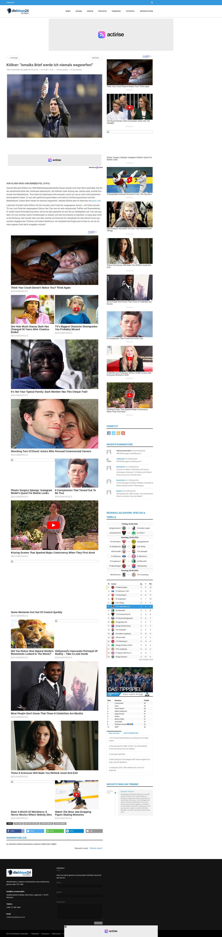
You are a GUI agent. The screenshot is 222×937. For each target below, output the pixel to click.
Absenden (98, 923)
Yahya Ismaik (60, 823)
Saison (79, 11)
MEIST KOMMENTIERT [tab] (131, 733)
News (68, 11)
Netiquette (35, 934)
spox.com (96, 201)
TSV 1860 (18, 823)
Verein (90, 11)
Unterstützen (146, 11)
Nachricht (61, 902)
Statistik (102, 11)
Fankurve (116, 11)
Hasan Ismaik (46, 823)
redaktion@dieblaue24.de (15, 917)
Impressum (45, 934)
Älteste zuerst (96, 848)
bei (134, 483)
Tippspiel (130, 11)
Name (59, 882)
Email (59, 892)
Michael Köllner (31, 823)
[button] (15, 831)
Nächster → (96, 58)
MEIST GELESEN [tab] (114, 733)
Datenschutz (56, 934)
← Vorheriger (13, 58)
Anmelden (10, 2)
